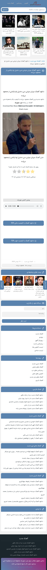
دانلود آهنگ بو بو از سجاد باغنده (32, 458)
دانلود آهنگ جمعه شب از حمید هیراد (31, 525)
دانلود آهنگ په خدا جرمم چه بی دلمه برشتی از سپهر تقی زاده (23, 468)
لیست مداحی (39, 351)
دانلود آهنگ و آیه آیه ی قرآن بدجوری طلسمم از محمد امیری (23, 501)
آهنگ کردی (39, 380)
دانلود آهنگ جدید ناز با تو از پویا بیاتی (30, 398)
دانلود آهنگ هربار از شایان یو (33, 518)
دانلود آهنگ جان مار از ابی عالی (33, 435)
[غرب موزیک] (35, 3)
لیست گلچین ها (37, 347)
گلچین (26, 3)
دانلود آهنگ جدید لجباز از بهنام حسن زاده (29, 408)
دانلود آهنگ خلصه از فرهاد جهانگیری (31, 481)
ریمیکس (19, 3)
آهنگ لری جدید (35, 61)
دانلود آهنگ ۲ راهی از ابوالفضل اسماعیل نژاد (29, 438)
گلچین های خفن (37, 374)
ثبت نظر (23, 321)
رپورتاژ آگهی (39, 340)
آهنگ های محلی (37, 367)
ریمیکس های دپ (37, 370)
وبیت (16, 567)
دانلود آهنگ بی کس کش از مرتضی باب (30, 465)
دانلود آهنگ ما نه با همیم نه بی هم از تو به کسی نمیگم (25, 515)
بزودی (41, 337)
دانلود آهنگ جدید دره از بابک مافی (32, 395)
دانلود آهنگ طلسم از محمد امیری (32, 498)
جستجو (5, 10)
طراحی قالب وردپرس (25, 567)
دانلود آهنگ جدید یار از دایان (33, 405)
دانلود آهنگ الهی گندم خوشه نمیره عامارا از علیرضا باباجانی (24, 425)
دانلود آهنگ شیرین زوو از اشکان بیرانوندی (29, 462)
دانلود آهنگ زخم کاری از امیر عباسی (31, 521)
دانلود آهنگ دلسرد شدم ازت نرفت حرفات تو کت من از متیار (23, 528)
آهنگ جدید (10, 3)
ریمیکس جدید (38, 344)
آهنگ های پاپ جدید (36, 377)
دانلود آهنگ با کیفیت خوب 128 (22, 241)
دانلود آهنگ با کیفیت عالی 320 (22, 223)
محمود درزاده (20, 265)
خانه (43, 61)
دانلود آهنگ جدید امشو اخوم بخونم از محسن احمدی (26, 402)
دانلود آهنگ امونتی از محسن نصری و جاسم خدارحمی (26, 422)
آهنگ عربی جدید (37, 364)
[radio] (32, 172)
